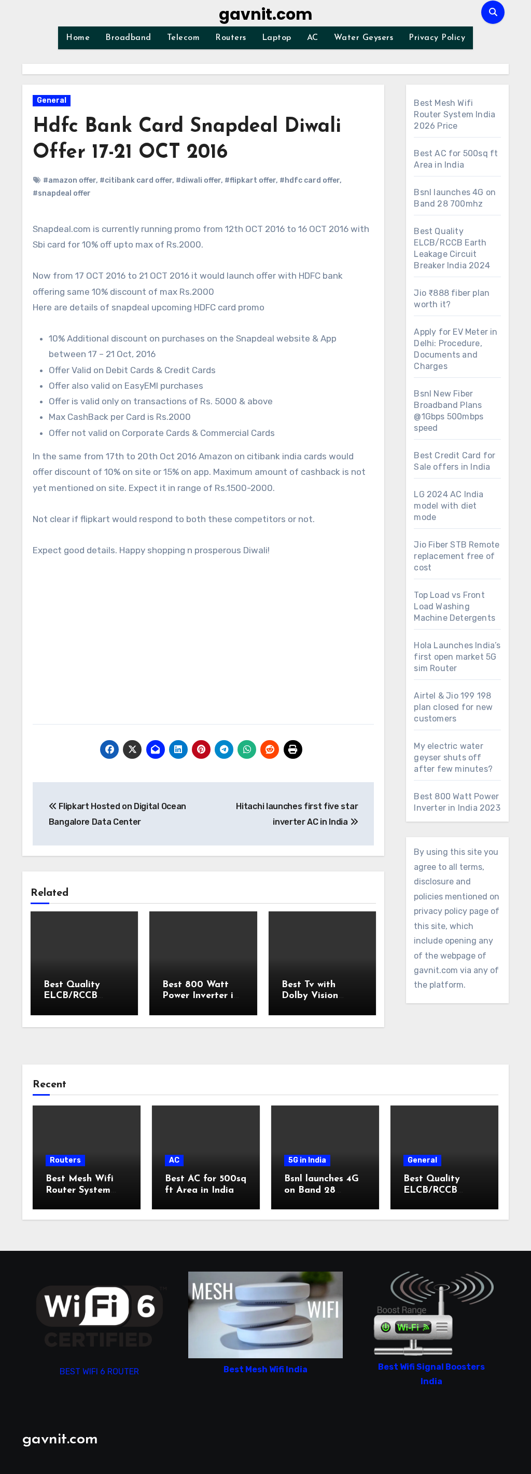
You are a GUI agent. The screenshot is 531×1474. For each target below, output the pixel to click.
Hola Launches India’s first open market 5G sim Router (457, 656)
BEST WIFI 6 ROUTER (99, 1372)
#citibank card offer (136, 180)
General (51, 100)
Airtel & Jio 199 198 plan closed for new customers (453, 707)
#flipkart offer (250, 180)
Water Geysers (364, 38)
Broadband (128, 38)
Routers (230, 38)
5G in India (307, 1160)
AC (312, 38)
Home (78, 38)
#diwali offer (198, 180)
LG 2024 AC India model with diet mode (448, 505)
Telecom (183, 38)
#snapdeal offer (62, 193)
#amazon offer (69, 180)
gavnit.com (266, 14)
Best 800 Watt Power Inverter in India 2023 (200, 996)
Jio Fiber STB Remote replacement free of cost (456, 556)
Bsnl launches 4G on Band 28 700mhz (321, 1190)
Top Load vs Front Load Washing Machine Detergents (454, 606)
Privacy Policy (437, 38)
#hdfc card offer (310, 180)
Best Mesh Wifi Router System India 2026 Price (454, 114)
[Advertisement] (204, 646)
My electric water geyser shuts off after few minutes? (453, 757)
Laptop (276, 38)
